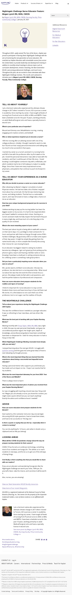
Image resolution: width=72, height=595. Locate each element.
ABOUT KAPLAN (7, 563)
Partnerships (36, 563)
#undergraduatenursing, (11, 542)
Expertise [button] (48, 3)
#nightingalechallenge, (10, 544)
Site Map (36, 591)
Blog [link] (57, 3)
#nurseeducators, (8, 539)
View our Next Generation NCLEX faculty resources (20, 484)
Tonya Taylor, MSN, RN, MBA (28, 326)
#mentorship (19, 547)
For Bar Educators (58, 41)
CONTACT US (6, 560)
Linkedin (55, 45)
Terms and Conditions (18, 591)
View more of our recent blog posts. (15, 488)
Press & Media (47, 563)
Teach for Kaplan (60, 563)
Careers (17, 563)
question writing (8, 351)
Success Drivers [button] (36, 3)
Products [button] (23, 3)
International (25, 563)
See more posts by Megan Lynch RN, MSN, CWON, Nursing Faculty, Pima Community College (28, 531)
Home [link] (17, 3)
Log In (14, 560)
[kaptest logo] (6, 3)
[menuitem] (17, 3)
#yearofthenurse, (8, 547)
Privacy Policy (29, 591)
